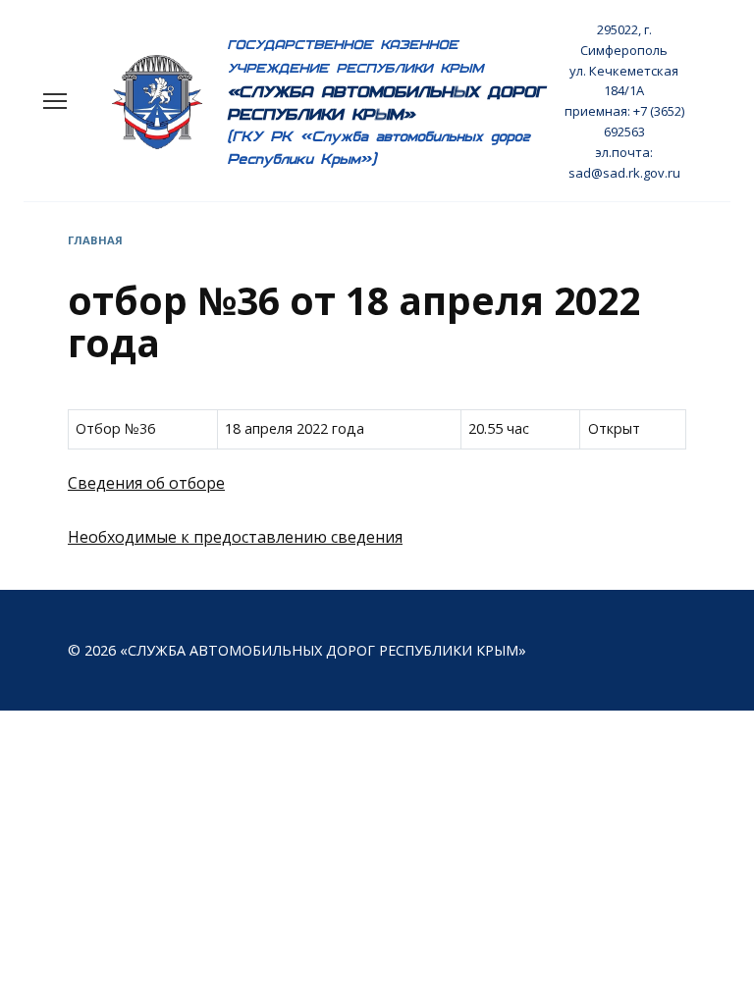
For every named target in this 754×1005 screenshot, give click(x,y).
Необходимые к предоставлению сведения (235, 537)
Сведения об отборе (146, 483)
